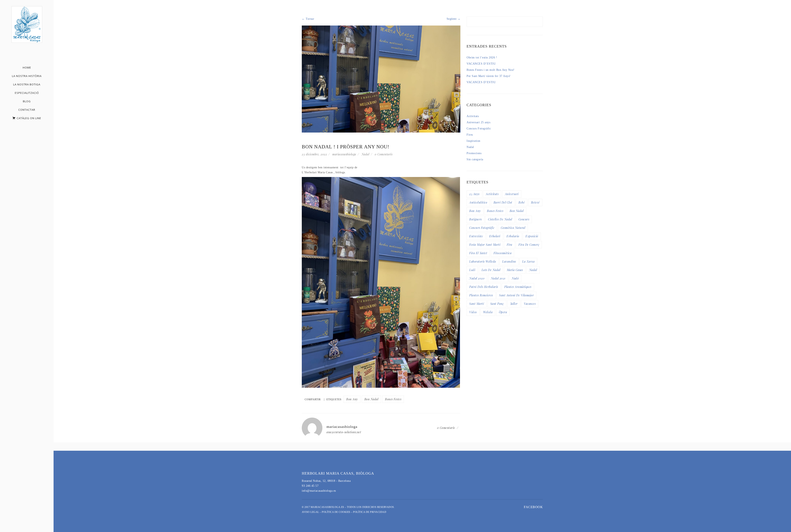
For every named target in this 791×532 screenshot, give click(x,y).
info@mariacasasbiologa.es (319, 490)
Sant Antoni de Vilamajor (516, 295)
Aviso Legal (310, 512)
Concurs (523, 219)
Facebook (533, 507)
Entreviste (476, 236)
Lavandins (509, 261)
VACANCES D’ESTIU (481, 63)
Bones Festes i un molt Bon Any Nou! (491, 69)
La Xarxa (528, 261)
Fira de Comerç (528, 245)
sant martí (476, 304)
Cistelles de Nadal (500, 219)
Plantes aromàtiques (517, 287)
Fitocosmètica (503, 253)
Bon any (352, 399)
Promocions (474, 153)
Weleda (488, 312)
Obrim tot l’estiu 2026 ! (482, 57)
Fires (470, 134)
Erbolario (513, 236)
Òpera (503, 312)
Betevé (535, 202)
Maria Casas (515, 270)
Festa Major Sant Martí (484, 245)
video (473, 312)
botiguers (475, 219)
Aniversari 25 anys (478, 122)
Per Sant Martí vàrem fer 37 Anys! (489, 76)
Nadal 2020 (476, 278)
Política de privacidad (369, 512)
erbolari (494, 236)
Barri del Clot (503, 202)
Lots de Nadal (491, 270)
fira (509, 245)
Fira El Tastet (478, 253)
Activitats (473, 116)
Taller (514, 304)
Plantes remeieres (481, 295)
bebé (521, 202)
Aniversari (512, 194)
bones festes (393, 399)
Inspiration (473, 140)
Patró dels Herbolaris (483, 287)
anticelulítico (478, 202)
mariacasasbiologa (344, 154)
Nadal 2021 (498, 278)
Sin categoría (475, 159)
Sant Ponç (497, 304)
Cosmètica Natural (513, 228)
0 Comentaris (383, 154)
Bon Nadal (371, 399)
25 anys (474, 194)
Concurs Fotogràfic (479, 128)
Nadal (366, 154)
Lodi (472, 270)
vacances (530, 304)
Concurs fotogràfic (481, 228)
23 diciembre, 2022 (314, 154)
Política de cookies (336, 512)
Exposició (531, 236)
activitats (492, 194)
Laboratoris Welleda (482, 261)
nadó (515, 278)
